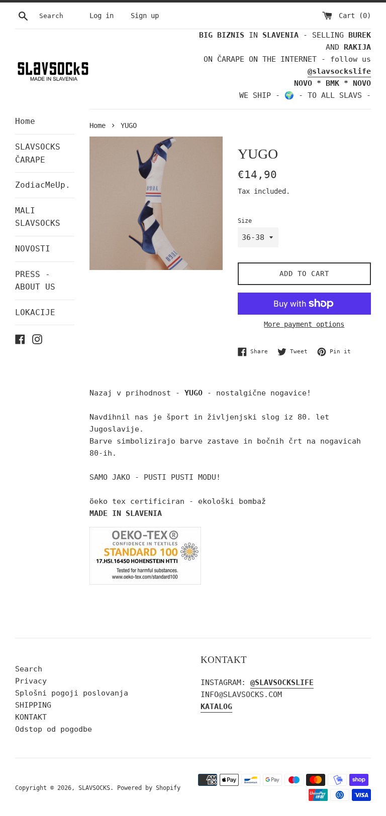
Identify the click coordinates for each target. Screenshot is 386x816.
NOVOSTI (32, 248)
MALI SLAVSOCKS (37, 217)
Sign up (145, 16)
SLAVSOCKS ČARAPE (37, 153)
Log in (101, 16)
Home (25, 121)
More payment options (304, 324)
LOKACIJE (35, 312)
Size (245, 220)
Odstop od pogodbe (53, 729)
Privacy (31, 681)
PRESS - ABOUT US (35, 280)
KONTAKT (31, 717)
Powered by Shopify (148, 787)
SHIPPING (33, 705)
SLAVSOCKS (94, 787)
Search (28, 668)
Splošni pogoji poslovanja (71, 693)
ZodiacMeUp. (42, 185)
